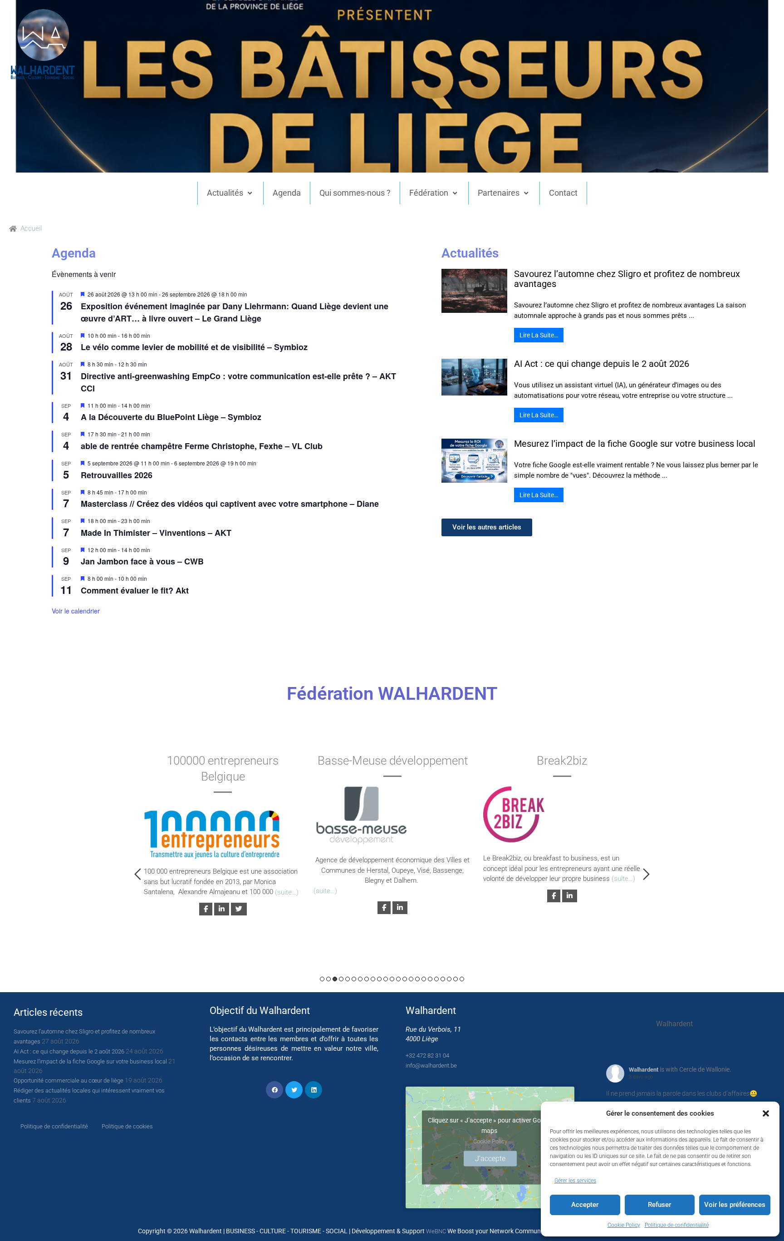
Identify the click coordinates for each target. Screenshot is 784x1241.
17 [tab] (423, 979)
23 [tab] (462, 979)
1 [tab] (322, 979)
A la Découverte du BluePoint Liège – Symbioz (171, 417)
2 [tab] (328, 979)
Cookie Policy (624, 1225)
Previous (137, 874)
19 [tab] (436, 979)
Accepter (584, 1205)
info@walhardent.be (431, 1065)
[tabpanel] (223, 832)
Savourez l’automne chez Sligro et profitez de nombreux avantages (627, 278)
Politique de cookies (127, 1126)
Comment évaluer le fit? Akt (135, 590)
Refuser (659, 1205)
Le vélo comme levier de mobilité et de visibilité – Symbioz (194, 347)
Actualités (225, 193)
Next (646, 874)
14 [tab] (404, 979)
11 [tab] (385, 979)
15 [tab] (411, 979)
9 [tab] (373, 979)
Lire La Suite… (538, 335)
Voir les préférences (734, 1205)
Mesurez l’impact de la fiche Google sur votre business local (634, 443)
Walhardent (643, 1069)
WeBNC (436, 1231)
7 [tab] (360, 979)
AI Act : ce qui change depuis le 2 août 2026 (601, 363)
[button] (765, 1113)
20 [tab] (443, 979)
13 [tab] (398, 979)
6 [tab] (354, 979)
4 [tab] (341, 979)
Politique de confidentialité (677, 1225)
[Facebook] (274, 1089)
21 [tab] (449, 979)
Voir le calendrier (76, 610)
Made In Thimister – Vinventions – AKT (156, 533)
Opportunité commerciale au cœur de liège (68, 1080)
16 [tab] (417, 979)
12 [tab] (392, 979)
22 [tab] (455, 979)
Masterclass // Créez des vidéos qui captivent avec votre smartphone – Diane (230, 503)
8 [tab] (366, 979)
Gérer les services (575, 1180)
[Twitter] (294, 1089)
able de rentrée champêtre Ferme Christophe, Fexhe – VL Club (202, 446)
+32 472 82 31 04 (427, 1055)
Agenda (287, 193)
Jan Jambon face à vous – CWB (142, 561)
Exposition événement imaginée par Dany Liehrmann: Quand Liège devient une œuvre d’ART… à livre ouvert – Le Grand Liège (234, 312)
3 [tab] (335, 979)
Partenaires (498, 193)
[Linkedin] (313, 1089)
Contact (563, 193)
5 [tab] (347, 979)
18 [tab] (430, 979)
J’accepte (490, 1158)
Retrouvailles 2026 (116, 475)
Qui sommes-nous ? (355, 193)
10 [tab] (379, 979)
